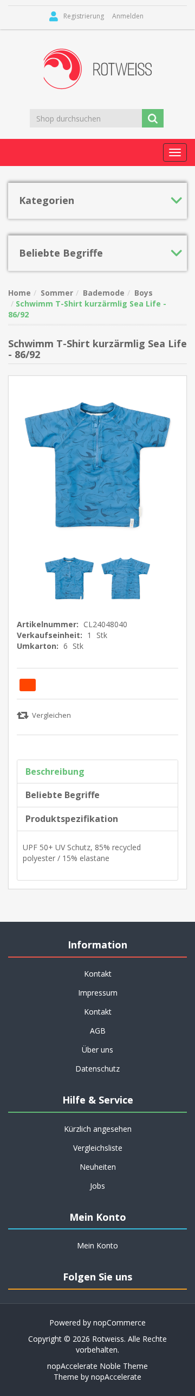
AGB (98, 1030)
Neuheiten (98, 1167)
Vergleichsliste (97, 1148)
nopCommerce (119, 1322)
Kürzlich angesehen (98, 1129)
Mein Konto (97, 1245)
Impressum (98, 992)
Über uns (97, 1049)
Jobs (97, 1186)
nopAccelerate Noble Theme (97, 1366)
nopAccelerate (116, 1377)
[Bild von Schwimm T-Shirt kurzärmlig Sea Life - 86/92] (70, 577)
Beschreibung (54, 771)
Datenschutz (97, 1068)
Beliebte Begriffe (62, 795)
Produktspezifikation (71, 819)
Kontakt (98, 1011)
